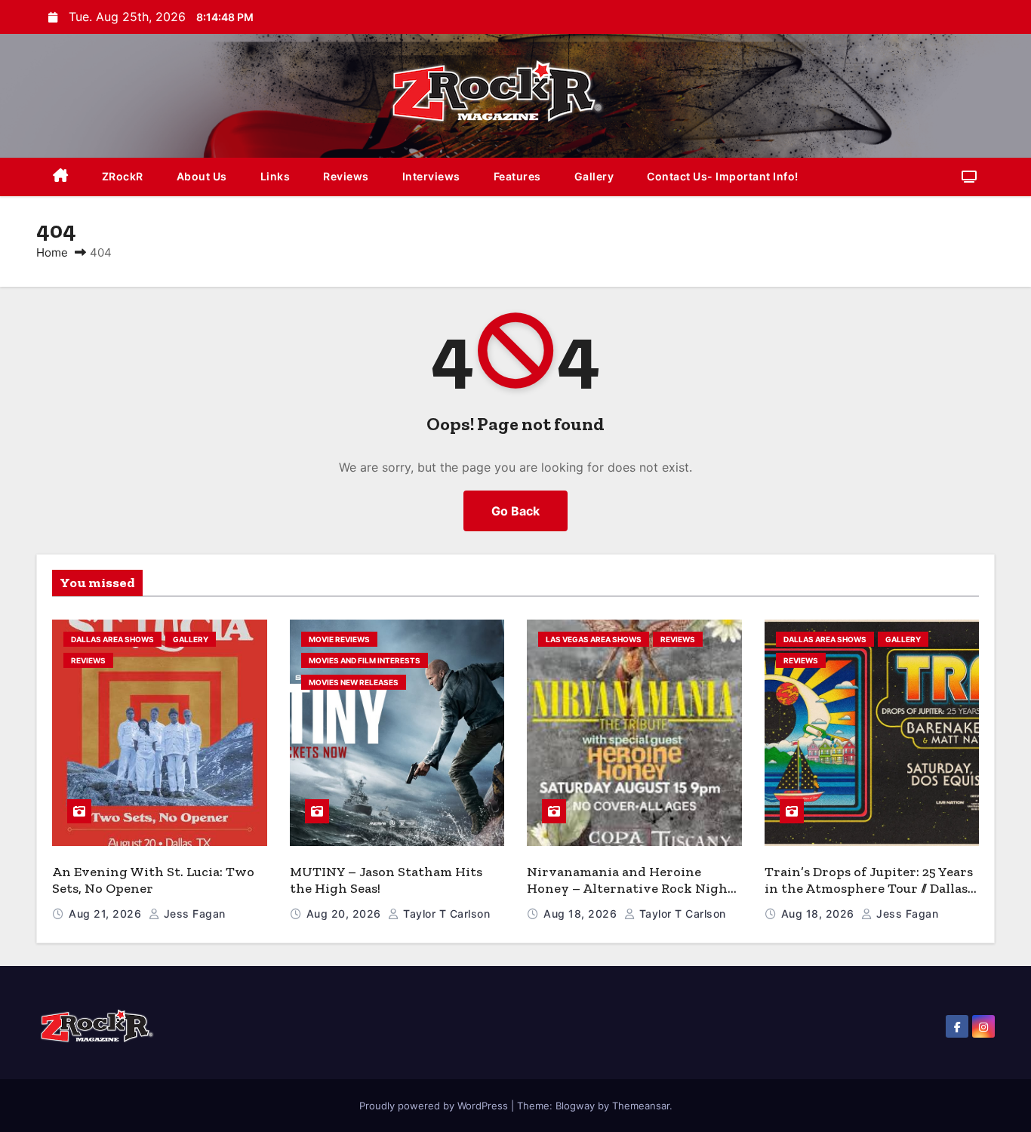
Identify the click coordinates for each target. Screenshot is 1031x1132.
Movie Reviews (339, 639)
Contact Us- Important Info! (723, 176)
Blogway (575, 1106)
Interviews (431, 176)
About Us (202, 176)
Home (52, 252)
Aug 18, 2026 (581, 913)
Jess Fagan (193, 913)
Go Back (515, 510)
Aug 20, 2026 (345, 913)
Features (517, 176)
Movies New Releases (354, 682)
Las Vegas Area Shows (594, 639)
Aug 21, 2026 (107, 913)
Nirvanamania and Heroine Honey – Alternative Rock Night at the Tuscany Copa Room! (630, 888)
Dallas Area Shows (112, 639)
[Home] (60, 177)
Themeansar (640, 1106)
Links (275, 176)
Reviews (346, 176)
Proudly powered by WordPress (435, 1106)
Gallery (594, 176)
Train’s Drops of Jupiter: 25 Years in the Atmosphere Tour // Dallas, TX (869, 888)
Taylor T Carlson (445, 913)
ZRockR (122, 176)
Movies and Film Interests (364, 660)
